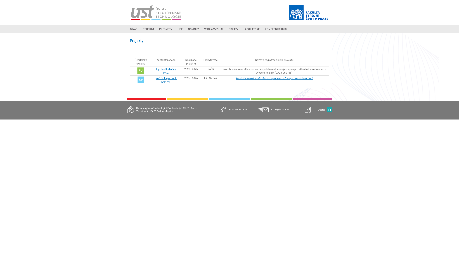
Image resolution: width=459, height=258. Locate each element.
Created (321, 110)
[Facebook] (309, 110)
